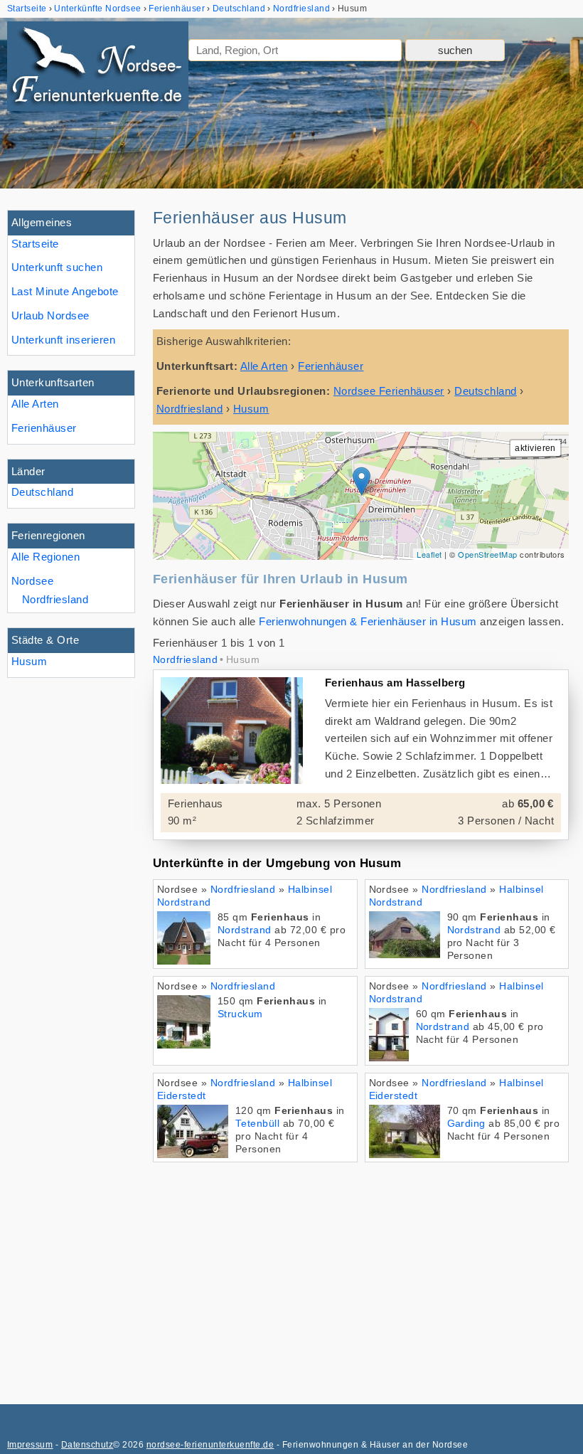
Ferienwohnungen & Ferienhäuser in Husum (367, 621)
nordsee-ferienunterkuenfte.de (210, 1445)
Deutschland (42, 492)
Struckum (240, 1014)
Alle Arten (35, 404)
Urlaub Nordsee (50, 315)
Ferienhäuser (44, 428)
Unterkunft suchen (56, 267)
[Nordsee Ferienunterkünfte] (97, 69)
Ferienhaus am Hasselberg (395, 682)
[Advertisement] (361, 1276)
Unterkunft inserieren (63, 340)
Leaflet (429, 554)
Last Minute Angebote (65, 291)
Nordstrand (245, 930)
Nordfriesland (55, 599)
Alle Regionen (45, 557)
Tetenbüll (257, 1123)
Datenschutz (87, 1445)
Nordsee (32, 581)
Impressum (30, 1445)
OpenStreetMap (487, 554)
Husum (29, 661)
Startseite (35, 244)
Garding (466, 1123)
